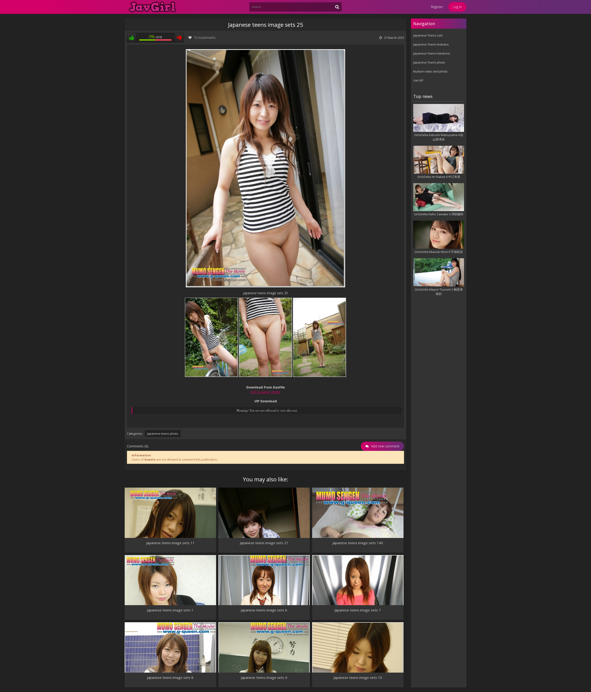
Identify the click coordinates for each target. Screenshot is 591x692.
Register (437, 7)
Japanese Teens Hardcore (431, 53)
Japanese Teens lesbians (431, 44)
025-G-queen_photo (265, 392)
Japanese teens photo (162, 433)
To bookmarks (205, 37)
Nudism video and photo (430, 71)
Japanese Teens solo (428, 35)
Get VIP (418, 80)
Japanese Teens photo (429, 62)
